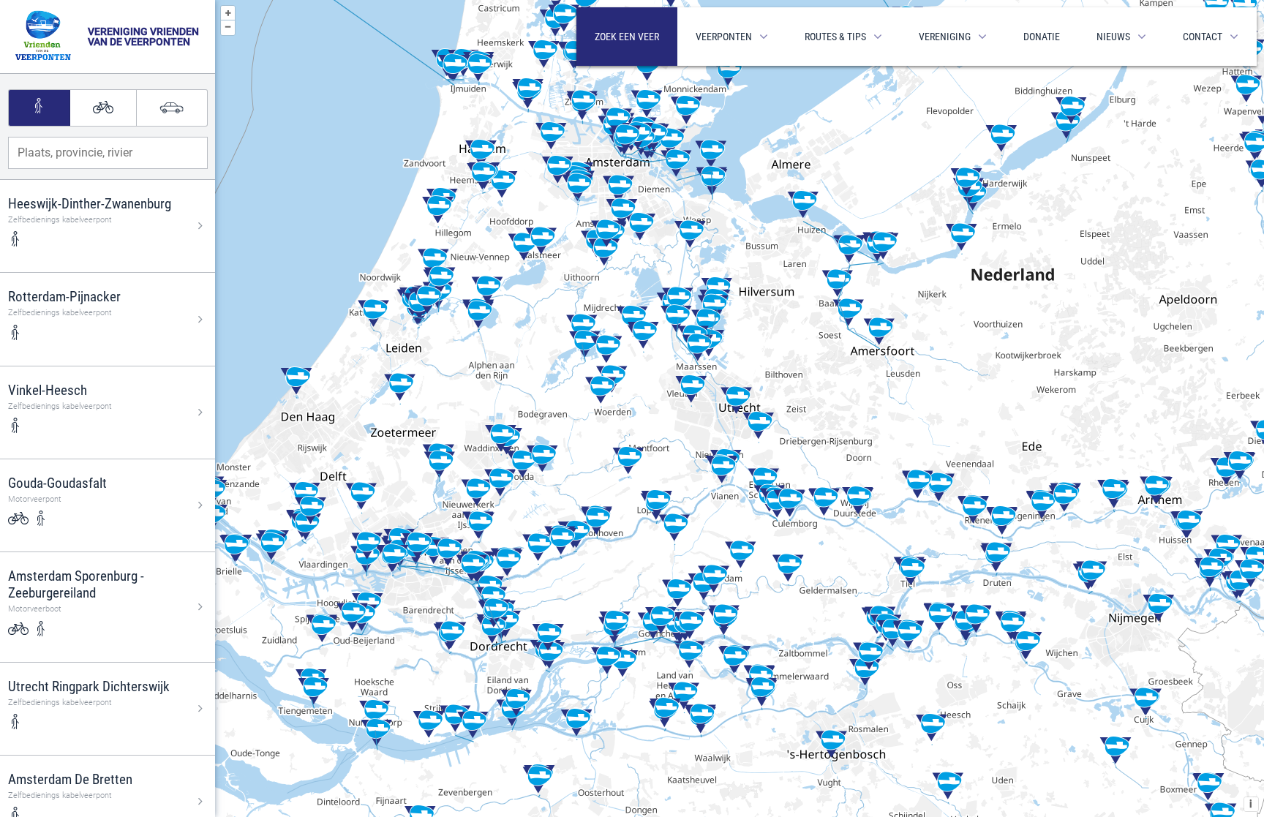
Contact (1202, 36)
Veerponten (724, 36)
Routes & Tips (835, 36)
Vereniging (945, 36)
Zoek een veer (627, 36)
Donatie (1041, 36)
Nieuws (1113, 36)
